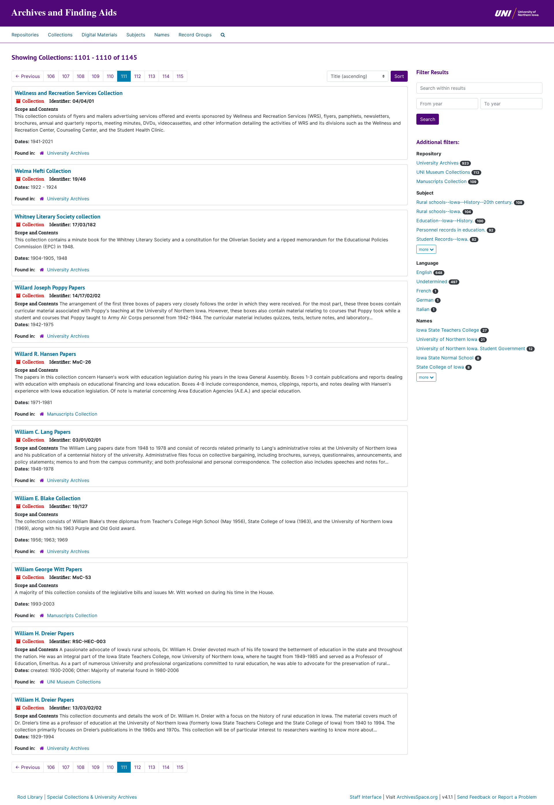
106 (51, 76)
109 (96, 76)
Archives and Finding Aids (64, 12)
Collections (60, 35)
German (425, 300)
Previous (27, 76)
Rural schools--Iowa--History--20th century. (465, 202)
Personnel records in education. (451, 230)
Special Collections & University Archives (92, 797)
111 (124, 76)
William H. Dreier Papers (44, 633)
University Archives (68, 153)
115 (180, 76)
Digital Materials (99, 35)
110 (110, 76)
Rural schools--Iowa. (439, 211)
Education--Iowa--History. (445, 220)
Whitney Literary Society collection (57, 216)
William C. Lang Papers (42, 432)
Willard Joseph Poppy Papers (50, 287)
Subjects (135, 35)
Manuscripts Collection (72, 414)
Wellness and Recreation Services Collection (69, 93)
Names (161, 35)
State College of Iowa (440, 367)
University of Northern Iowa (447, 339)
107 (66, 76)
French (424, 291)
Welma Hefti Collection (43, 171)
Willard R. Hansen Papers (45, 354)
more (424, 249)
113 (151, 76)
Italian (423, 309)
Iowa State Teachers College (448, 330)
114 (165, 76)
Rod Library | (32, 797)
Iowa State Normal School (445, 358)
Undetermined (432, 281)
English (424, 272)
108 (81, 76)
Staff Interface (366, 797)
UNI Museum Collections (74, 682)
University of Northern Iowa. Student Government (471, 348)
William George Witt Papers (48, 569)
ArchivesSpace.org (417, 797)
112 (137, 76)
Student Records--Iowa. (443, 239)
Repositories (25, 35)
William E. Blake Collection (48, 498)
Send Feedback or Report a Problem (497, 797)
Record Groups (195, 35)
